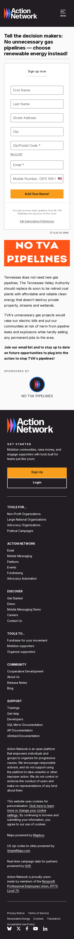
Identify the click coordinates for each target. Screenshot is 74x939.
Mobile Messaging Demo (24, 609)
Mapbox (38, 835)
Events (11, 567)
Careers (12, 615)
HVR (28, 866)
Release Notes (17, 682)
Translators (53, 918)
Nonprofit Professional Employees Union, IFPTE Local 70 (32, 886)
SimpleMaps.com (18, 850)
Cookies (38, 918)
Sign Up (37, 472)
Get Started (15, 598)
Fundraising (15, 573)
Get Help (13, 713)
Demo (11, 604)
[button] (63, 15)
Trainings (13, 708)
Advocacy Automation (22, 578)
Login (37, 482)
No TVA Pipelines (37, 396)
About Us (13, 677)
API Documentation (20, 730)
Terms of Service (38, 913)
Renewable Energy (18, 918)
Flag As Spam (60, 233)
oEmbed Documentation (23, 736)
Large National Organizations (26, 519)
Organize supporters (21, 651)
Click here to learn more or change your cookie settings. (30, 810)
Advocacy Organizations (23, 525)
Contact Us (14, 620)
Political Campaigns (20, 531)
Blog (10, 688)
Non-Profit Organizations (24, 514)
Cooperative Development (25, 671)
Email (10, 550)
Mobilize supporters (20, 646)
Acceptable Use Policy (21, 924)
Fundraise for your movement (27, 640)
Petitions (13, 561)
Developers (15, 719)
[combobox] (59, 178)
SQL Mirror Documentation (25, 724)
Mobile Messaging (19, 556)
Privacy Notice (16, 913)
